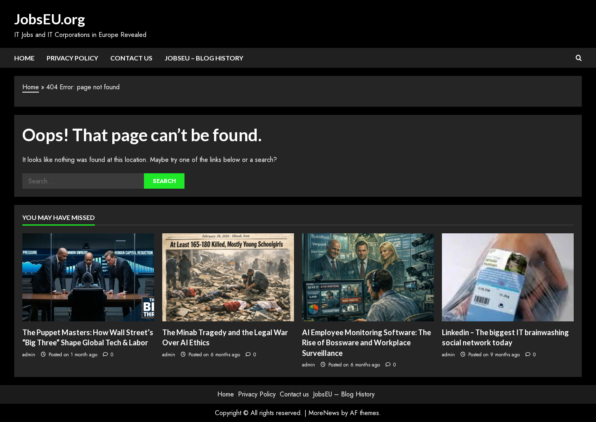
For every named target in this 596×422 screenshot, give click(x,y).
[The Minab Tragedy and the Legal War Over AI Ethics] (228, 277)
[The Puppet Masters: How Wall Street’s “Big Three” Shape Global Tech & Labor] (88, 277)
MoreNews (324, 413)
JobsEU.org (49, 18)
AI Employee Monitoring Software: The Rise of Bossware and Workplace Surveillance (366, 342)
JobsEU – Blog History (204, 58)
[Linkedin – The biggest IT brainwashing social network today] (508, 277)
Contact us (131, 58)
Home (24, 58)
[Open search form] (579, 58)
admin (28, 354)
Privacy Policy (72, 58)
